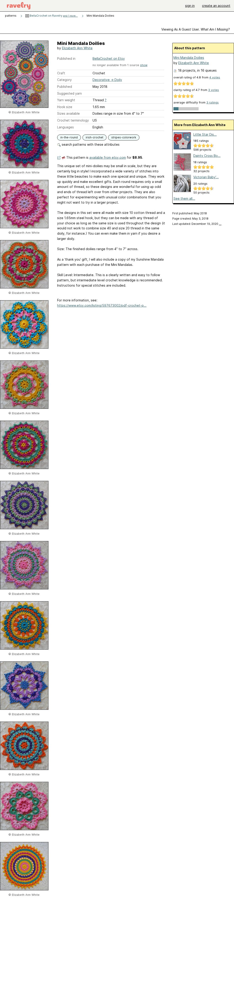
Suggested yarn (69, 93)
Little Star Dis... (205, 134)
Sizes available (68, 113)
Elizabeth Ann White (77, 48)
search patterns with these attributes (90, 144)
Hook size (64, 107)
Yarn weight (66, 100)
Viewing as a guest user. (195, 29)
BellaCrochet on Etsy (109, 58)
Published (64, 86)
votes (214, 77)
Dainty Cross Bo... (207, 156)
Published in (66, 58)
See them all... (184, 198)
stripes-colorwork (123, 137)
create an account (216, 6)
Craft (61, 73)
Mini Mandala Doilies (188, 58)
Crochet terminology (73, 120)
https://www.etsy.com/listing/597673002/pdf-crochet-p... (101, 305)
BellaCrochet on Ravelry (53, 15)
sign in (190, 6)
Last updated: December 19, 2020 (196, 223)
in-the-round (69, 137)
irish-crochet (94, 137)
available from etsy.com (107, 157)
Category (64, 80)
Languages (65, 127)
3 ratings (212, 102)
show (143, 65)
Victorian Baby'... (206, 177)
